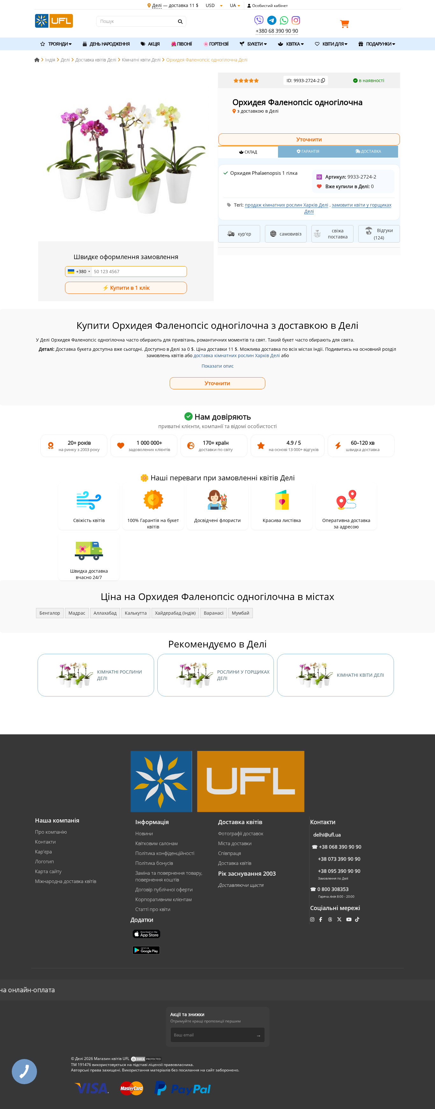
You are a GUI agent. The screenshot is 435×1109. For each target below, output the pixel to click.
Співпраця (229, 853)
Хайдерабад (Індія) (175, 613)
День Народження (109, 44)
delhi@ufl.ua (327, 834)
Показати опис (218, 366)
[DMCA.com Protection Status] (146, 1058)
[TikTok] (357, 919)
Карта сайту (48, 871)
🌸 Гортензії (215, 44)
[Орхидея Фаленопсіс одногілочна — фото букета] (126, 157)
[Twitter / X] (340, 919)
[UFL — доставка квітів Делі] (54, 20)
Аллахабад (105, 613)
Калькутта (136, 613)
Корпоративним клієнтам (163, 899)
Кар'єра (43, 851)
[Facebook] (321, 919)
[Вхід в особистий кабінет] (249, 6)
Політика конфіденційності (164, 853)
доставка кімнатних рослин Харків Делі (237, 355)
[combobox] (78, 271)
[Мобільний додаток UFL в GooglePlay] (147, 949)
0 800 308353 (333, 889)
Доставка (370, 151)
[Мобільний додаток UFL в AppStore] (147, 933)
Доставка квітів (234, 863)
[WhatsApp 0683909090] (284, 22)
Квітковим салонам (156, 843)
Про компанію (51, 832)
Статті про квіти (152, 909)
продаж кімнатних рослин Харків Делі (286, 205)
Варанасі (214, 613)
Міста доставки (235, 843)
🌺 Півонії (181, 44)
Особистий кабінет (270, 6)
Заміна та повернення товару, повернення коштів (168, 876)
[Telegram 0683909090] (272, 22)
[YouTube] (349, 919)
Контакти (45, 841)
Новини (144, 833)
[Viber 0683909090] (259, 22)
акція (153, 44)
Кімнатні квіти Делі (360, 675)
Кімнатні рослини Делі (119, 675)
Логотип (44, 861)
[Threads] (330, 919)
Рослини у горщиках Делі (243, 675)
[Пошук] (180, 21)
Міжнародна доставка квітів (65, 881)
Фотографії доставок (240, 833)
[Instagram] (296, 22)
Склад (250, 152)
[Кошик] (346, 25)
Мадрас (76, 613)
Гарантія (310, 151)
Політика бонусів (154, 863)
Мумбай (240, 613)
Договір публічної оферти (164, 889)
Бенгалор (49, 613)
